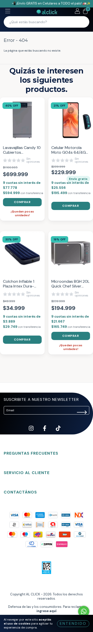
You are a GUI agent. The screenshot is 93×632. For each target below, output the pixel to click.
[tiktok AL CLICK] (58, 432)
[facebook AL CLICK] (45, 432)
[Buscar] (82, 22)
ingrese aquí (46, 611)
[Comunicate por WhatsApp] (83, 611)
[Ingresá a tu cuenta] (77, 11)
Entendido (73, 623)
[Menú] (7, 11)
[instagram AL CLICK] (31, 432)
